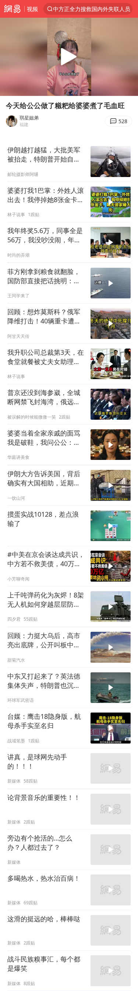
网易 (12, 9)
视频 (32, 9)
